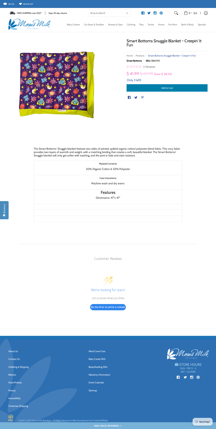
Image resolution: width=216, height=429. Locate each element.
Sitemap (93, 390)
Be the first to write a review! (108, 307)
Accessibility (14, 398)
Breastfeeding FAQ (98, 366)
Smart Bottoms (134, 60)
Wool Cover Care (97, 351)
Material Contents (108, 163)
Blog (12, 4)
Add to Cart (167, 87)
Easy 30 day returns (58, 13)
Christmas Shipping (18, 406)
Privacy (12, 390)
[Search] (176, 13)
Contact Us (14, 359)
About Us (13, 351)
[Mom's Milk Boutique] (29, 24)
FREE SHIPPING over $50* (29, 13)
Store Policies (15, 382)
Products (140, 55)
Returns (12, 374)
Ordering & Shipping (18, 366)
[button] (108, 425)
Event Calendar (96, 382)
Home (130, 55)
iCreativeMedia (100, 420)
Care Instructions (108, 178)
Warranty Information (99, 374)
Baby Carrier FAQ (97, 359)
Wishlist (28, 4)
